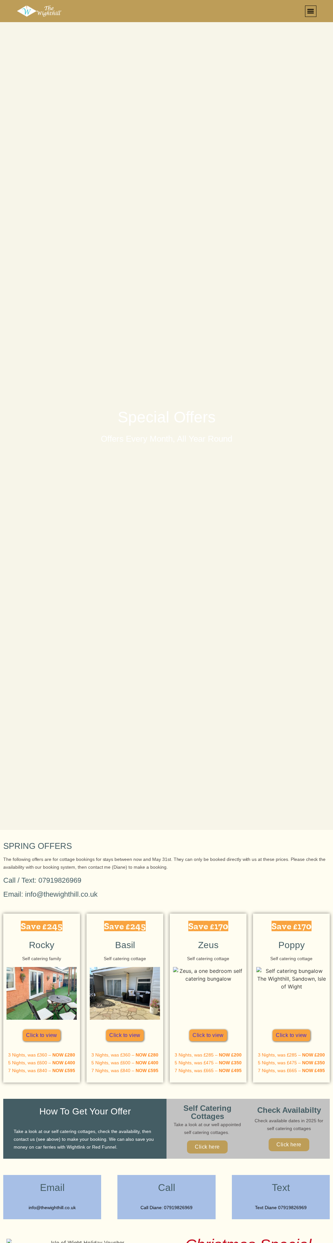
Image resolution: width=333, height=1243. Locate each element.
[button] (310, 11)
